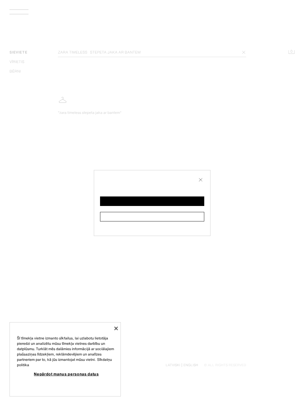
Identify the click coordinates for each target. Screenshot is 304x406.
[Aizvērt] (116, 328)
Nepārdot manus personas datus (66, 374)
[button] (152, 201)
